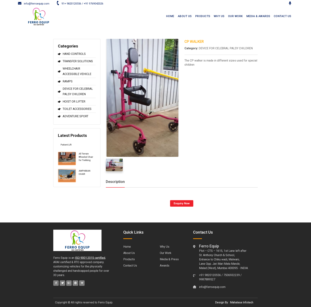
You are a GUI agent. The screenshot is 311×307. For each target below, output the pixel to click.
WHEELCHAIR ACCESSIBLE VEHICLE (77, 71)
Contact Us (130, 265)
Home (127, 246)
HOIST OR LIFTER (74, 101)
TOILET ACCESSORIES (77, 109)
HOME (170, 16)
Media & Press (169, 259)
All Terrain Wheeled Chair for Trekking (86, 157)
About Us (129, 253)
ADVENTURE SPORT (75, 116)
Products (202, 16)
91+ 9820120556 (71, 3)
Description (115, 181)
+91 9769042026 (93, 3)
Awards (164, 265)
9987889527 (207, 279)
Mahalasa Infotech (241, 302)
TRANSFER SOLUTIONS (78, 61)
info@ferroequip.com (36, 3)
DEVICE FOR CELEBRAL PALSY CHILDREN (78, 91)
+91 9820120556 (210, 275)
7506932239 (232, 275)
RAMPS (68, 81)
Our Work (235, 16)
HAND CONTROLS (74, 54)
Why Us (219, 16)
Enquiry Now (182, 203)
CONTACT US (282, 16)
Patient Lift (66, 145)
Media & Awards (258, 16)
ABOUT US (185, 16)
